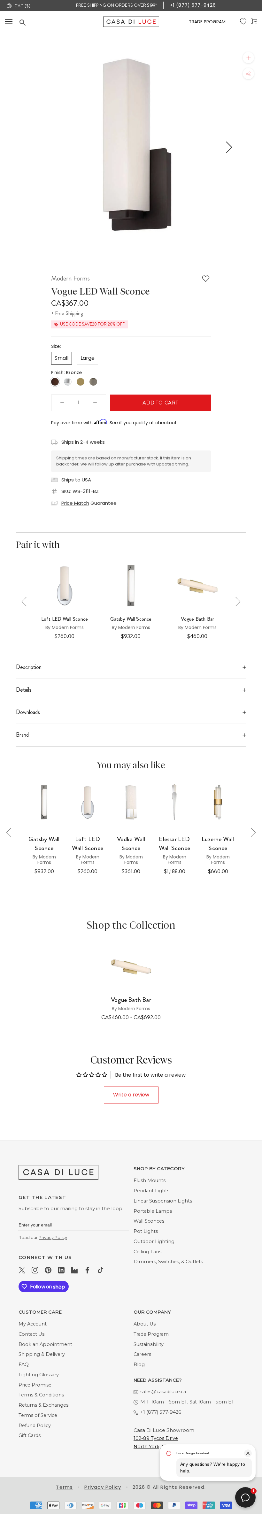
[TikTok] (100, 1270)
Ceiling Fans (147, 1252)
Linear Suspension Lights (163, 1201)
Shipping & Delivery (42, 1354)
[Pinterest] (48, 1270)
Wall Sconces (149, 1221)
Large (88, 358)
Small (61, 358)
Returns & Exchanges (43, 1405)
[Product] (131, 966)
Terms (64, 1487)
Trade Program (151, 1334)
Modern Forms (70, 278)
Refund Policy (35, 1425)
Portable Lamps (153, 1211)
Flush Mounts (150, 1180)
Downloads (28, 712)
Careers (142, 1354)
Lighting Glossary (39, 1375)
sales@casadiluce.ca (163, 1392)
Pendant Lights (151, 1191)
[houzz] (74, 1270)
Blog (139, 1364)
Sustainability (149, 1344)
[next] (228, 147)
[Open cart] (254, 21)
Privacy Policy (53, 1237)
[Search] (61, 22)
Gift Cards (30, 1435)
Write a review (131, 1094)
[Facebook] (87, 1270)
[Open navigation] (8, 21)
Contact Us (31, 1334)
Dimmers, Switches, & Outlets (168, 1261)
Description (29, 667)
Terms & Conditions (41, 1395)
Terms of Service (38, 1415)
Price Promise (35, 1385)
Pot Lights (146, 1231)
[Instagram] (35, 1270)
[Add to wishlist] (206, 278)
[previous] (33, 147)
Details (23, 690)
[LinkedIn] (61, 1270)
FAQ (24, 1364)
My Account (33, 1324)
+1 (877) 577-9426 (193, 5)
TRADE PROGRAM (207, 22)
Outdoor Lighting (154, 1241)
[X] (22, 1270)
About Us (145, 1324)
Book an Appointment (45, 1344)
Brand (22, 735)
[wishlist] (243, 22)
